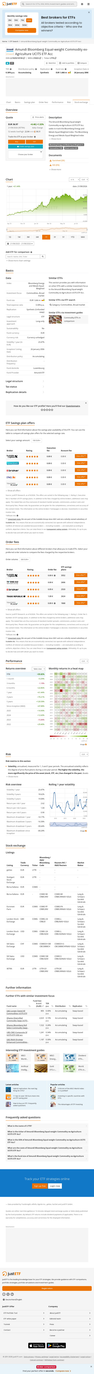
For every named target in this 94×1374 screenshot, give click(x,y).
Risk (69, 102)
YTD (72, 237)
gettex (49, 1204)
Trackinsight (26, 1204)
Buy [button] (16, 142)
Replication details (16, 392)
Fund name (12, 1006)
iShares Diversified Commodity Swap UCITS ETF (17, 1019)
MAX (83, 237)
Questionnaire (73, 406)
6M (37, 237)
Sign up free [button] (40, 1186)
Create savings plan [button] (26, 146)
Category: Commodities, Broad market (68, 305)
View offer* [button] (81, 463)
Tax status (11, 386)
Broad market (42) (71, 148)
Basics (17, 102)
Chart (8, 102)
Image (82, 744)
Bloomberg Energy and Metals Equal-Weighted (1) (66, 145)
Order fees (43, 102)
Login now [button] (55, 1186)
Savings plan (29, 102)
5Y (63, 237)
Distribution (60, 1006)
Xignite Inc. (41, 1204)
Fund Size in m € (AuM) (37, 1003)
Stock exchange (81, 102)
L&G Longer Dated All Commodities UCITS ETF (17, 1012)
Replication (77, 1006)
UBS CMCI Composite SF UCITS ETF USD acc (17, 1033)
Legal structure (14, 381)
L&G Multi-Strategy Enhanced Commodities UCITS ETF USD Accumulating (17, 1041)
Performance (57, 102)
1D (10, 237)
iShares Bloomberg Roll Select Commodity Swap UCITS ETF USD (17, 1026)
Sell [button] (34, 142)
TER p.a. (47, 1004)
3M (28, 237)
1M (19, 237)
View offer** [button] (81, 456)
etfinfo (34, 1204)
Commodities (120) (56, 148)
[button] (50, 63)
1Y (46, 237)
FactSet (55, 1204)
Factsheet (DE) (58, 160)
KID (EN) (55, 165)
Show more (56, 169)
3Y (55, 237)
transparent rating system (57, 529)
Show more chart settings (19, 260)
